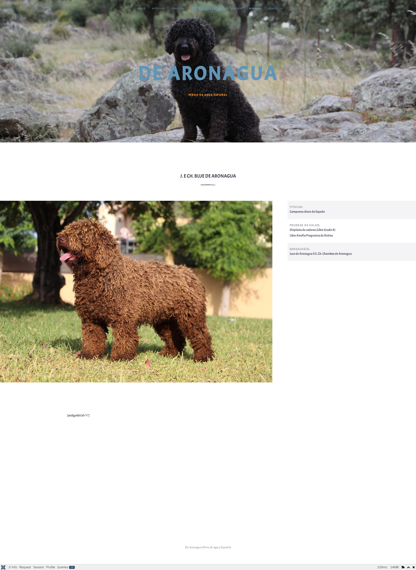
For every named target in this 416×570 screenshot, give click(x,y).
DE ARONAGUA (208, 8)
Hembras (255, 8)
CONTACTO (275, 8)
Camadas (178, 8)
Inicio (141, 8)
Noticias (158, 8)
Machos (237, 8)
